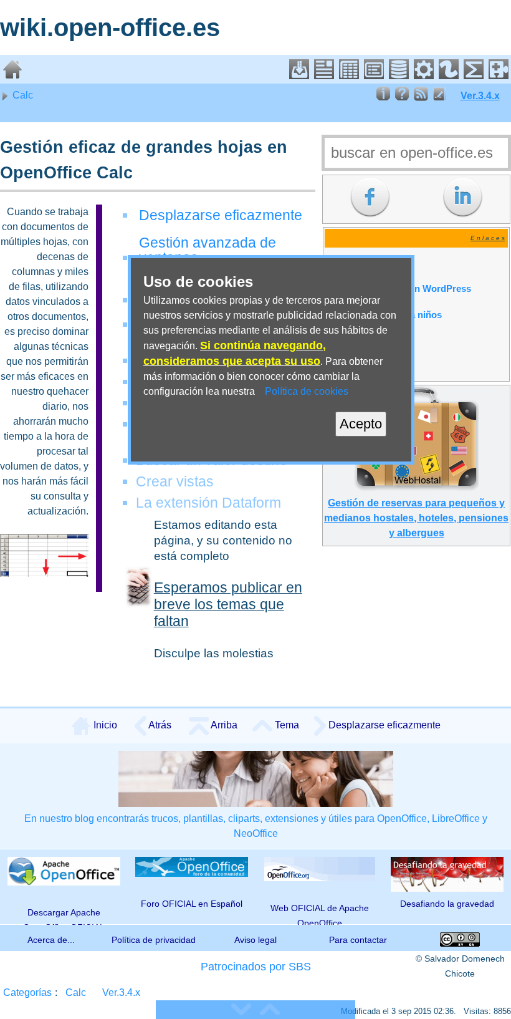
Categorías (27, 992)
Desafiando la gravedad (447, 904)
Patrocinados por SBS (256, 966)
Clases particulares (368, 341)
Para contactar (358, 940)
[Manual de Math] (474, 75)
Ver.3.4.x (480, 95)
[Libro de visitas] (439, 97)
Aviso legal (255, 940)
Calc (21, 95)
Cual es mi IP (355, 367)
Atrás (158, 725)
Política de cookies (306, 391)
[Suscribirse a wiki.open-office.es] (420, 97)
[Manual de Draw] (449, 75)
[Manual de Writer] (324, 75)
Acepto (361, 424)
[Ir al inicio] (12, 75)
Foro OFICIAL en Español (191, 904)
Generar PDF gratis (369, 263)
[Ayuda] (401, 97)
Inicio (104, 725)
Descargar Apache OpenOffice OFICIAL (64, 915)
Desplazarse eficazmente (220, 215)
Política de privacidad (154, 940)
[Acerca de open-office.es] (383, 97)
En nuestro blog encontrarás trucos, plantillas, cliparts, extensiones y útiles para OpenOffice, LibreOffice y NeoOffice (255, 826)
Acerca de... (51, 940)
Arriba (223, 725)
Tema (285, 725)
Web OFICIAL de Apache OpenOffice (319, 913)
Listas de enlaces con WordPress (399, 289)
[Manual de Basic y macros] (424, 75)
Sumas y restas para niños (384, 315)
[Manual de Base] (399, 75)
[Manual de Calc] (349, 75)
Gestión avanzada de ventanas (207, 250)
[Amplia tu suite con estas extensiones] (499, 75)
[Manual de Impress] (374, 75)
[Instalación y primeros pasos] (299, 75)
